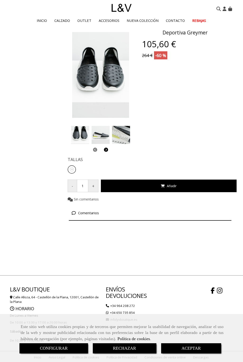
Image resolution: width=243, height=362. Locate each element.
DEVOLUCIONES (126, 296)
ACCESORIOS (109, 20)
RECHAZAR (124, 348)
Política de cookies (133, 338)
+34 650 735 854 (122, 312)
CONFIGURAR (54, 348)
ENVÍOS (115, 289)
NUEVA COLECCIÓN (143, 20)
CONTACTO (175, 20)
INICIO (42, 20)
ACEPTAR (191, 348)
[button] (224, 9)
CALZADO (62, 20)
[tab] (150, 213)
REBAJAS (199, 20)
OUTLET (84, 20)
